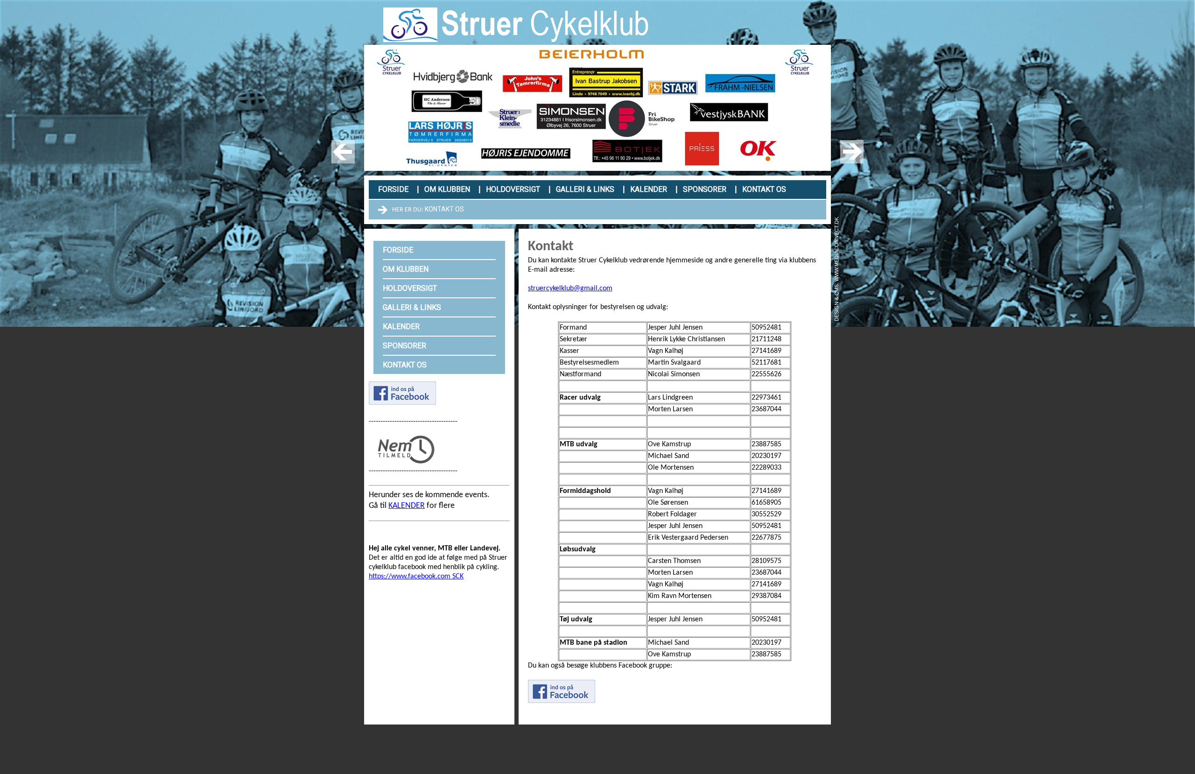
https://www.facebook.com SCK (416, 576)
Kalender (648, 189)
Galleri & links (585, 189)
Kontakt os (764, 189)
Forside (393, 189)
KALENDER (406, 505)
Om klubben (447, 189)
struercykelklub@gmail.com (570, 288)
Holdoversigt (513, 189)
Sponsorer (704, 189)
